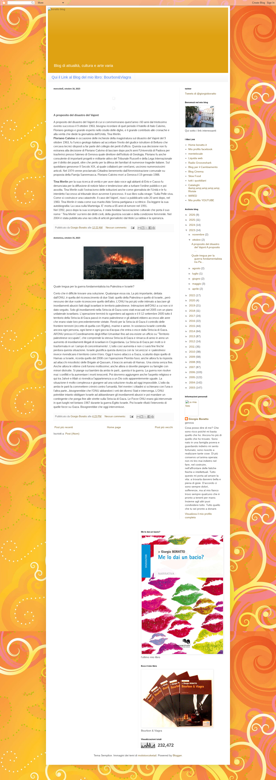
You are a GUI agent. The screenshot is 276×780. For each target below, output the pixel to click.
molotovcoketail (147, 755)
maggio (197, 283)
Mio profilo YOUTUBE (201, 200)
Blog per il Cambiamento (203, 167)
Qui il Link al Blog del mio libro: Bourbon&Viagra (91, 77)
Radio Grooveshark (199, 162)
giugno (196, 278)
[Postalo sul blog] (143, 228)
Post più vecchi (164, 427)
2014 (192, 331)
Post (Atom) (72, 433)
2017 (192, 315)
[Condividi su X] (146, 228)
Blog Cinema (196, 171)
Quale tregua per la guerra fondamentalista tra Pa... (207, 258)
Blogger (177, 755)
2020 (192, 300)
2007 (192, 367)
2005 (192, 377)
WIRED (192, 195)
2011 (192, 346)
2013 (192, 336)
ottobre (196, 239)
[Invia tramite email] (139, 228)
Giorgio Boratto (199, 418)
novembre (198, 234)
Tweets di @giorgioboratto (200, 93)
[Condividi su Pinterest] (153, 228)
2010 (192, 351)
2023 (192, 230)
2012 (192, 341)
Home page (114, 427)
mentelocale (195, 153)
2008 (192, 362)
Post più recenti (63, 427)
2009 (192, 356)
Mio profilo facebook (200, 149)
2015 (192, 325)
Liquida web (195, 158)
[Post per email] (132, 227)
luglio (195, 273)
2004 (192, 382)
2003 (192, 387)
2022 (192, 295)
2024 (192, 224)
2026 (192, 214)
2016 (192, 320)
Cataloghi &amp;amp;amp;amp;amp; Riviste (204, 188)
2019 (192, 305)
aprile (196, 288)
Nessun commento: (117, 227)
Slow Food (194, 176)
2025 (192, 219)
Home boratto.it (197, 144)
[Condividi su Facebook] (150, 228)
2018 (192, 310)
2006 (192, 372)
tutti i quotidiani (197, 180)
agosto (196, 268)
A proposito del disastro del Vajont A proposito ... (206, 247)
